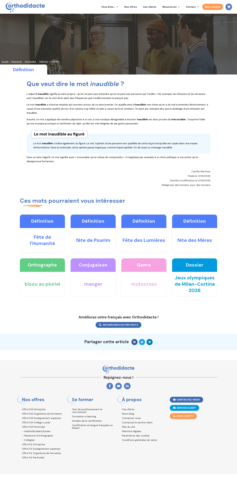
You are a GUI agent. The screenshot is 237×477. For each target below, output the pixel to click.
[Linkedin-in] (127, 386)
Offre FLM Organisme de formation (42, 413)
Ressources (170, 6)
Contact (191, 6)
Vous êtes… (108, 6)
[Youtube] (118, 386)
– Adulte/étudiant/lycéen (36, 431)
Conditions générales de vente (139, 440)
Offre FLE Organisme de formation (41, 453)
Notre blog (128, 413)
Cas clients (149, 6)
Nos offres (130, 6)
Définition (23, 70)
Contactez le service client (137, 422)
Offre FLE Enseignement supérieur (41, 448)
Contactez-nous (131, 418)
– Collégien (28, 440)
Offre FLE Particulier (33, 457)
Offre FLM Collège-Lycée (36, 422)
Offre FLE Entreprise (33, 444)
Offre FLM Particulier (33, 427)
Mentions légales (131, 431)
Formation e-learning (84, 416)
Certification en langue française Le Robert (92, 427)
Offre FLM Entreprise (34, 409)
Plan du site (128, 427)
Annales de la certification (87, 420)
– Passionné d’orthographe (37, 435)
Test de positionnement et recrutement (87, 411)
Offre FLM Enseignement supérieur (41, 418)
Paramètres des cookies (135, 435)
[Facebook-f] (109, 386)
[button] (134, 342)
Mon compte (212, 6)
